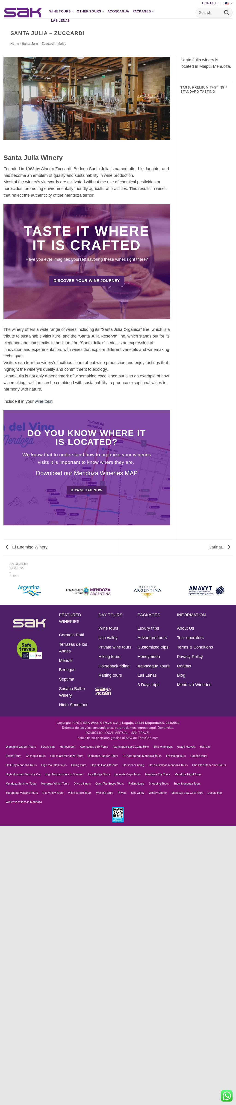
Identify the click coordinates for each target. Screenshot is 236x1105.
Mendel (66, 660)
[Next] (19, 567)
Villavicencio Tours (79, 792)
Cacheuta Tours (36, 756)
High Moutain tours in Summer (64, 774)
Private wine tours (114, 647)
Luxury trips (148, 628)
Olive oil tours (82, 783)
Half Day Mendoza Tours (21, 765)
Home (14, 43)
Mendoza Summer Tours (21, 783)
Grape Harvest (186, 746)
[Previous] (5, 567)
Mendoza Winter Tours (55, 783)
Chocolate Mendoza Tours (66, 756)
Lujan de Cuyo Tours (128, 774)
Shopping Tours (159, 783)
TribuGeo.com (148, 738)
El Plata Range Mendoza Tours (142, 756)
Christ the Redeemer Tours (209, 765)
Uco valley (108, 637)
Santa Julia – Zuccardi (38, 43)
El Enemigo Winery (29, 547)
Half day (205, 746)
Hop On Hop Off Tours (104, 765)
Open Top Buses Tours (109, 783)
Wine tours (60, 11)
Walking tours (104, 792)
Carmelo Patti (71, 635)
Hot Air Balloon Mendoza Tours (168, 765)
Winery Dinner (158, 792)
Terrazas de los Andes (73, 647)
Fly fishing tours (176, 756)
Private (122, 792)
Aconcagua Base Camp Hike (131, 746)
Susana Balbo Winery (72, 692)
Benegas (67, 669)
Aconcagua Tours (154, 666)
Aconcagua (118, 11)
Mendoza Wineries (194, 684)
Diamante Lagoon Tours (21, 746)
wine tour (43, 401)
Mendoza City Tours (157, 774)
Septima (66, 679)
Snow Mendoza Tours (187, 783)
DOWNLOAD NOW (86, 490)
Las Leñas (60, 20)
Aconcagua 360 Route (94, 746)
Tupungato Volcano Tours (22, 792)
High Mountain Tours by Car (23, 774)
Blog (181, 675)
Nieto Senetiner (73, 704)
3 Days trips (148, 684)
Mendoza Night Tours (188, 774)
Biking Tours (13, 756)
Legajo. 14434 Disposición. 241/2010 (151, 723)
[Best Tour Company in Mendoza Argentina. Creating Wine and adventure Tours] (22, 12)
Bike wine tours (163, 746)
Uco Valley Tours (52, 792)
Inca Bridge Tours (99, 774)
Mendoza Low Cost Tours (187, 792)
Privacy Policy (190, 656)
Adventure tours (152, 637)
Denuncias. (166, 727)
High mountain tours (54, 765)
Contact (210, 3)
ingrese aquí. (147, 727)
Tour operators (190, 637)
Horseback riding (114, 666)
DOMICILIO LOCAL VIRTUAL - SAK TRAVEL (118, 733)
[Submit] (226, 13)
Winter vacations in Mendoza (24, 802)
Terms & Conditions (195, 647)
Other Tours (89, 11)
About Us (185, 628)
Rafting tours (110, 675)
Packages (142, 11)
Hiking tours (109, 656)
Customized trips (153, 647)
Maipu (61, 43)
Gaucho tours (198, 756)
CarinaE (217, 547)
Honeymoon (149, 656)
